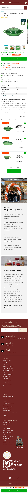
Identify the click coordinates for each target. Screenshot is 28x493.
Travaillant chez (7, 408)
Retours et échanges (8, 406)
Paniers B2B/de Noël (8, 399)
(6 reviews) (8, 17)
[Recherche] (25, 8)
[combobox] (14, 8)
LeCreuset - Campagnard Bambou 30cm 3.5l (20, 126)
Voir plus (22, 116)
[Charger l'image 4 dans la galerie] (23, 48)
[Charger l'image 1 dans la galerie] (6, 48)
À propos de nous (7, 386)
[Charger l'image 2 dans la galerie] (12, 48)
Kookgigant (16, 484)
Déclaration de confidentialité (10, 413)
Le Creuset (7, 11)
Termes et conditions (8, 396)
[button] (26, 3)
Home (2, 11)
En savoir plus (19, 447)
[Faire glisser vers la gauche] (1, 48)
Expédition (5, 415)
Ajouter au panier (14, 171)
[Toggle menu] (3, 2)
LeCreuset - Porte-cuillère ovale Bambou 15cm (19, 141)
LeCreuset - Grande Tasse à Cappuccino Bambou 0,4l (19, 155)
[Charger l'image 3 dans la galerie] (18, 48)
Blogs (4, 401)
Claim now (23, 330)
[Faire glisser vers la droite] (26, 48)
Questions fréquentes (8, 403)
